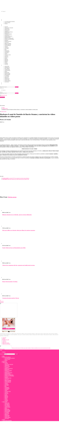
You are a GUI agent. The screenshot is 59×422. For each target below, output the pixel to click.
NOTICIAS (4, 24)
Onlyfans (6, 26)
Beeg (6, 49)
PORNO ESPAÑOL (8, 36)
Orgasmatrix (7, 50)
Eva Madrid (7, 75)
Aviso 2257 (4, 341)
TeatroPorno (7, 28)
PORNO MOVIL (8, 44)
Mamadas (6, 59)
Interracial (6, 56)
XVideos (6, 63)
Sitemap (3, 338)
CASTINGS (7, 35)
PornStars (6, 40)
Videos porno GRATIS (9, 27)
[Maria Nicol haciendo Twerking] (30, 272)
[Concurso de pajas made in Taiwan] (30, 288)
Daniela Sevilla (7, 73)
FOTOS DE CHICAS (6, 20)
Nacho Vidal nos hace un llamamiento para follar (14, 247)
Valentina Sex (7, 67)
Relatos (3, 82)
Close (1, 350)
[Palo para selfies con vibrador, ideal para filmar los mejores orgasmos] (30, 221)
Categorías (4, 337)
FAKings (6, 64)
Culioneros (7, 47)
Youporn (6, 46)
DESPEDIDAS (7, 37)
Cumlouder (7, 30)
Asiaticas (6, 55)
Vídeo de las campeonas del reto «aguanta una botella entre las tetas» (18, 265)
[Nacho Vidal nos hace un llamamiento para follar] (30, 238)
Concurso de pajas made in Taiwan (10, 298)
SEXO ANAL (7, 29)
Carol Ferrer (7, 76)
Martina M (6, 77)
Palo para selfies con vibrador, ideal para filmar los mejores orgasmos (18, 230)
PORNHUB (7, 32)
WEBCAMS (4, 65)
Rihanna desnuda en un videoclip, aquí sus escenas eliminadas (17, 214)
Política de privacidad (6, 343)
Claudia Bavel (7, 69)
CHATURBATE (8, 45)
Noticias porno (12, 197)
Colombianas (7, 51)
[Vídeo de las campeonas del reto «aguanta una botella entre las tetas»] (30, 256)
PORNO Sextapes (8, 41)
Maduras (6, 58)
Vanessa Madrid (7, 80)
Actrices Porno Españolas (7, 83)
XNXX (6, 62)
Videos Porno (4, 25)
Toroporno (6, 52)
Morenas (6, 397)
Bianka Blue (7, 72)
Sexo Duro (7, 48)
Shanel (6, 71)
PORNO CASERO (8, 33)
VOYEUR (7, 42)
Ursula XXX (7, 79)
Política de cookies (5, 342)
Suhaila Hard (7, 78)
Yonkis (6, 53)
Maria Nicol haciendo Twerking (9, 281)
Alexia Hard (7, 66)
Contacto (4, 340)
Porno (3, 19)
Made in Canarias (8, 43)
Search (17, 93)
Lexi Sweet (7, 81)
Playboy (6, 23)
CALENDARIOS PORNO (10, 21)
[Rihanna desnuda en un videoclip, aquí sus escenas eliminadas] (30, 205)
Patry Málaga (7, 68)
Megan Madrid (7, 74)
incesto (6, 57)
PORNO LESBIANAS (9, 38)
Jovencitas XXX (8, 54)
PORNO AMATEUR (9, 31)
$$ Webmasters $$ (5, 339)
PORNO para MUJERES (9, 39)
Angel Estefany (7, 70)
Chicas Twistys (7, 22)
